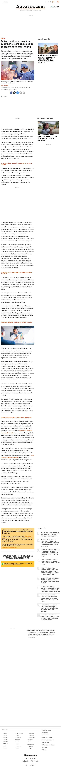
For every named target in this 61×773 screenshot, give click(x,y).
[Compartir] (11, 92)
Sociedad (5, 741)
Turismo (45, 747)
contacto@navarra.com (9, 547)
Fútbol (17, 744)
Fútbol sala (31, 735)
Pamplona (5, 743)
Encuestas (18, 737)
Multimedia (31, 744)
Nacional (30, 739)
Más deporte (32, 737)
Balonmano (31, 733)
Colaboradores (19, 733)
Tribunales (5, 739)
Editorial (5, 748)
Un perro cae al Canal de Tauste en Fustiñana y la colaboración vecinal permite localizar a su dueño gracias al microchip (50, 543)
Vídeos (30, 748)
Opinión (5, 746)
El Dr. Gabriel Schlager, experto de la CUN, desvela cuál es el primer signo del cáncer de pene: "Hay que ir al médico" (50, 598)
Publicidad (45, 735)
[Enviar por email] (20, 92)
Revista (30, 742)
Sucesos (5, 737)
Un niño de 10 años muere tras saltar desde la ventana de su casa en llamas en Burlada (50, 534)
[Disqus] (43, 661)
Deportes (17, 742)
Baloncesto (18, 746)
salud (5, 96)
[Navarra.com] (30, 6)
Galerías (31, 746)
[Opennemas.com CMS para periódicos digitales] (30, 762)
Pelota (17, 748)
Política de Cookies (48, 737)
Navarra (5, 733)
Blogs (17, 735)
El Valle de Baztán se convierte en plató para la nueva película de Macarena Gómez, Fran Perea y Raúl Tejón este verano (50, 553)
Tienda (45, 750)
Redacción (4, 86)
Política (5, 735)
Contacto (45, 732)
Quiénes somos (47, 730)
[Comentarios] (24, 92)
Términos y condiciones (46, 630)
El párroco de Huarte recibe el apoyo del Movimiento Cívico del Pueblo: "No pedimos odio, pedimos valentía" (48, 59)
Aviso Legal (46, 742)
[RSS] (34, 758)
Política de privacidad (48, 740)
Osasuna (17, 739)
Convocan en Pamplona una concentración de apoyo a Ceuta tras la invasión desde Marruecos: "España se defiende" (49, 608)
